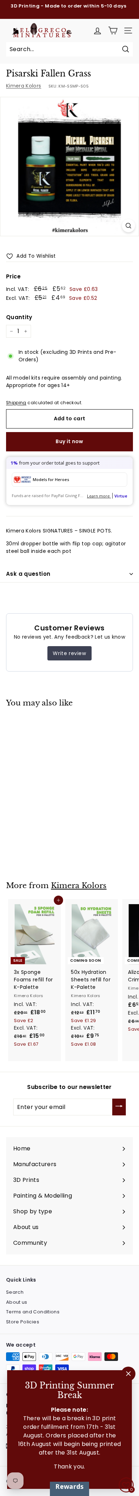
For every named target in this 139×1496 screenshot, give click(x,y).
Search (15, 1292)
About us (16, 1302)
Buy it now (69, 441)
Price (13, 276)
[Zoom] (128, 225)
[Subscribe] (119, 1107)
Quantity (19, 317)
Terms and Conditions (33, 1311)
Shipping (16, 403)
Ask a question (28, 574)
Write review (69, 653)
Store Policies (22, 1321)
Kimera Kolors (23, 85)
